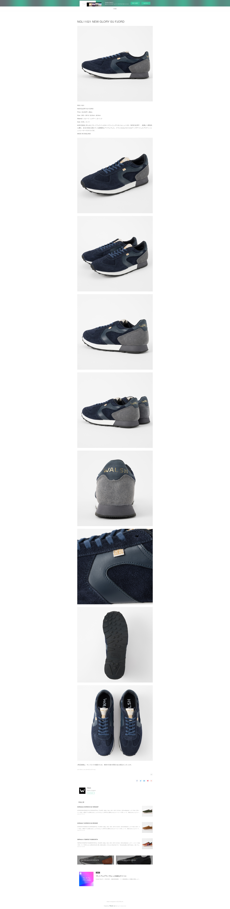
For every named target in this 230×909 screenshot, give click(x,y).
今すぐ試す (135, 3)
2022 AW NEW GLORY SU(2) (89, 769)
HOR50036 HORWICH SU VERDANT (88, 807)
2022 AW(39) (80, 769)
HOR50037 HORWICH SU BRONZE (87, 823)
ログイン (146, 3)
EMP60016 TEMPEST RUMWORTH (87, 839)
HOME (115, 8)
